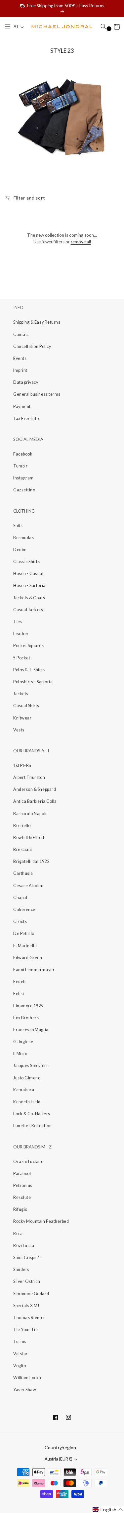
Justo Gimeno (26, 1077)
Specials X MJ (26, 1305)
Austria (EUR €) (59, 1459)
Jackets (20, 693)
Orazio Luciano (28, 1161)
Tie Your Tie (25, 1329)
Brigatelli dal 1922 (31, 861)
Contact (21, 334)
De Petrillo (23, 933)
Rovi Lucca (23, 1245)
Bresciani (22, 849)
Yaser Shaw (24, 1389)
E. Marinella (25, 945)
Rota (17, 1233)
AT (17, 26)
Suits (18, 525)
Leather (21, 633)
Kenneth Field (27, 1101)
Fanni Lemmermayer (34, 969)
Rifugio (20, 1209)
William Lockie (28, 1377)
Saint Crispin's (27, 1257)
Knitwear (22, 717)
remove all (81, 241)
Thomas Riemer (29, 1317)
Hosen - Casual (28, 573)
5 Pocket (21, 657)
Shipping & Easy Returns (36, 322)
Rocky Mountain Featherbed (41, 1221)
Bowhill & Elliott (28, 837)
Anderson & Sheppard (34, 789)
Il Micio (20, 1053)
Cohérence (24, 909)
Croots (20, 921)
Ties (17, 621)
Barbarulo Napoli (30, 813)
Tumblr (20, 465)
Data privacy (25, 382)
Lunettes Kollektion (32, 1125)
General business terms (37, 394)
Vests (18, 729)
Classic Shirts (26, 561)
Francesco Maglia (31, 1029)
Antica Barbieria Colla (35, 801)
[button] (7, 27)
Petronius (22, 1185)
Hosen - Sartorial (30, 585)
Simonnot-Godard (31, 1293)
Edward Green (27, 957)
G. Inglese (23, 1041)
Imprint (20, 370)
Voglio (19, 1365)
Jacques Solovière (31, 1065)
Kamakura (23, 1089)
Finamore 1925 (28, 1005)
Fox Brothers (26, 1017)
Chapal (20, 897)
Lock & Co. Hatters (31, 1113)
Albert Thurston (29, 777)
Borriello (22, 825)
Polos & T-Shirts (29, 669)
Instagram (23, 477)
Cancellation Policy (32, 346)
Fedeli (19, 981)
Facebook (22, 454)
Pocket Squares (28, 645)
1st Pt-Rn (22, 765)
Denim (20, 549)
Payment (22, 406)
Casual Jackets (28, 609)
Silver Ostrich (26, 1281)
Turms (19, 1341)
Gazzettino (24, 489)
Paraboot (22, 1173)
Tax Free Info (26, 418)
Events (19, 358)
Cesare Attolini (28, 885)
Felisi (18, 993)
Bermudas (23, 537)
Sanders (21, 1269)
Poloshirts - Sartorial (33, 681)
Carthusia (23, 873)
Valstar (20, 1353)
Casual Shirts (26, 705)
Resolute (22, 1197)
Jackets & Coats (29, 597)
